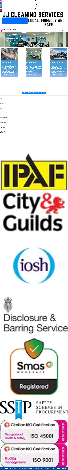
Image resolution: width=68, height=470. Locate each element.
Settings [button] (54, 468)
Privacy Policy (48, 468)
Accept (63, 468)
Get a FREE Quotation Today (8, 74)
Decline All (58, 468)
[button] (5, 29)
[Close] (66, 468)
